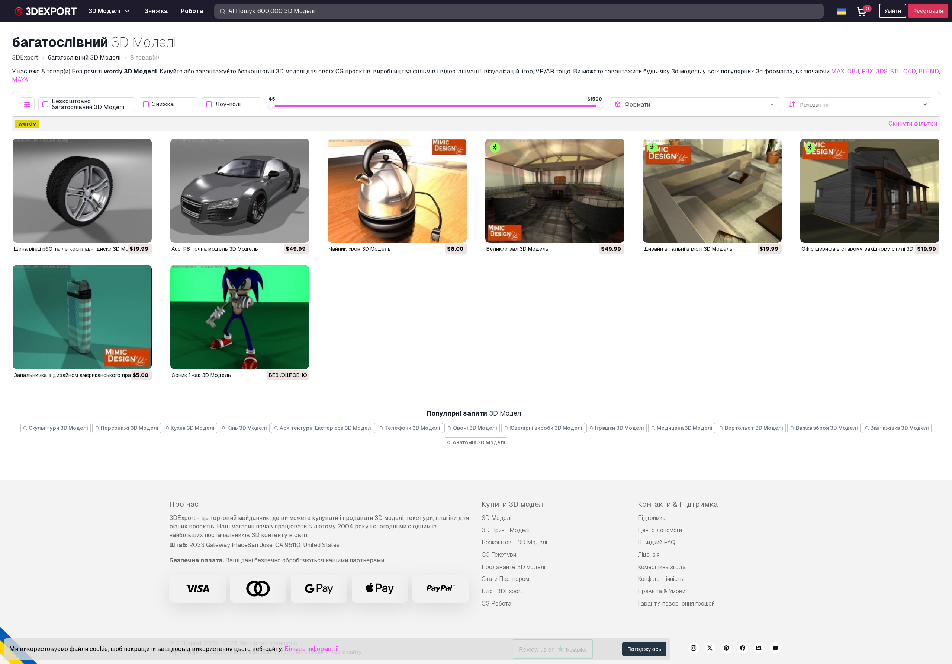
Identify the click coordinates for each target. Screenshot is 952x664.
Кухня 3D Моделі (192, 428)
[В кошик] (125, 232)
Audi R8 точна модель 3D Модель (214, 248)
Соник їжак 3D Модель (201, 375)
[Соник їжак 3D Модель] (239, 317)
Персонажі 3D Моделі (129, 428)
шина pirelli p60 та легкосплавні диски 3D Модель (78, 248)
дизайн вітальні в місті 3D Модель (688, 248)
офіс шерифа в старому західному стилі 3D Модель (868, 248)
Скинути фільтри (912, 123)
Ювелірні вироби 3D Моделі (545, 428)
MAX (838, 71)
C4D (909, 71)
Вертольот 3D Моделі (753, 428)
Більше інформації (311, 649)
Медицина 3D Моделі (684, 428)
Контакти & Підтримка (678, 504)
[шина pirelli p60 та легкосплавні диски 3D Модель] (82, 191)
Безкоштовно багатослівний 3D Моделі (88, 104)
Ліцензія (649, 555)
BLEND (929, 71)
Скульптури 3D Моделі (58, 428)
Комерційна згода (662, 567)
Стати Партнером (505, 579)
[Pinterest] (726, 649)
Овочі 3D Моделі (474, 428)
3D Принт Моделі (506, 530)
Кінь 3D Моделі (246, 428)
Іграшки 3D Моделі (619, 428)
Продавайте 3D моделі (513, 567)
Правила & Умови (661, 591)
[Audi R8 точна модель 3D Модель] (239, 191)
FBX (867, 71)
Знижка (163, 104)
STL (895, 71)
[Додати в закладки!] (141, 232)
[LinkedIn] (759, 649)
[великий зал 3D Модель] (554, 191)
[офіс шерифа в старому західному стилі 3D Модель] (869, 191)
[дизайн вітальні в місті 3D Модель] (712, 191)
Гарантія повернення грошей (676, 603)
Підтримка (652, 518)
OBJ (853, 71)
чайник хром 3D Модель (360, 248)
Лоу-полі (228, 104)
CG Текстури (499, 555)
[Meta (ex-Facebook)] (742, 649)
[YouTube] (775, 649)
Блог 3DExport (502, 591)
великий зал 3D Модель (517, 248)
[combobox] (700, 104)
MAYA (20, 80)
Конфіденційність (660, 579)
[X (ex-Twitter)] (709, 649)
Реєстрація (928, 10)
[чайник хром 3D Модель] (397, 191)
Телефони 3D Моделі (412, 428)
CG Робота (496, 603)
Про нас (184, 504)
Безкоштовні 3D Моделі (514, 542)
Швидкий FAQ (656, 542)
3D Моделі (496, 518)
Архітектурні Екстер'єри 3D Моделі (326, 428)
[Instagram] (693, 649)
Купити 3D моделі (513, 504)
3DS (882, 71)
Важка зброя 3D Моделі (826, 428)
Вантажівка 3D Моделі (899, 428)
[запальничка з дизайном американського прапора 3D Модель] (82, 317)
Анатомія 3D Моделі (478, 442)
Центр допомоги (660, 530)
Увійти (892, 10)
